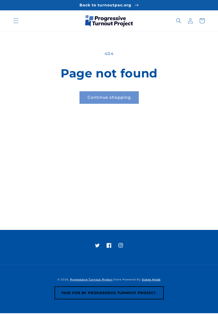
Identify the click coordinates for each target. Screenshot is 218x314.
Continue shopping (109, 97)
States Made (151, 279)
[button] (16, 21)
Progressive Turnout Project (91, 279)
